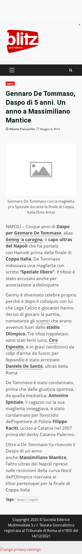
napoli (33, 500)
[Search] (70, 70)
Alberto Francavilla (22, 129)
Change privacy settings (20, 549)
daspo (21, 500)
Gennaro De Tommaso (37, 233)
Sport (10, 83)
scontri (43, 321)
